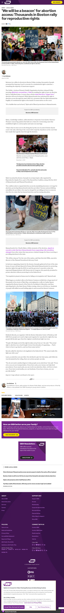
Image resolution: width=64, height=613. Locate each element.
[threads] (40, 544)
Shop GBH (35, 519)
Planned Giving (36, 513)
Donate (57, 2)
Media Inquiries (36, 533)
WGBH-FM (25, 549)
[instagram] (33, 544)
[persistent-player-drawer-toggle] (62, 611)
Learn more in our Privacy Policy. (33, 602)
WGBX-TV (11, 549)
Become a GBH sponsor (32, 112)
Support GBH (35, 498)
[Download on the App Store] (37, 414)
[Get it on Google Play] (49, 414)
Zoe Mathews (6, 76)
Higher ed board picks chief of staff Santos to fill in (17, 480)
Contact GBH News (37, 530)
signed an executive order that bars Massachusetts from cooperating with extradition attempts (30, 250)
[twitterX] (15, 383)
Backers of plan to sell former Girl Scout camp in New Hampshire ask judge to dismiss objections (29, 476)
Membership (35, 504)
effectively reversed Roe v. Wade (21, 92)
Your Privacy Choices (43, 607)
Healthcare (19, 395)
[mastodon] (40, 550)
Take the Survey (10, 434)
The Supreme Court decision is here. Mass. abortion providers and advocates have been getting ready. (30, 164)
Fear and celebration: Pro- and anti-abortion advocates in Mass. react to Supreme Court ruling (31, 170)
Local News (10, 7)
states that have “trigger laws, (44, 94)
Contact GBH (35, 527)
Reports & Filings (6, 539)
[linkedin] (44, 544)
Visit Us (34, 539)
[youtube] (37, 544)
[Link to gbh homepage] (8, 2)
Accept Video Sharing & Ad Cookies (14, 607)
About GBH (5, 498)
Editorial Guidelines (7, 530)
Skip (31, 607)
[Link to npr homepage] (31, 576)
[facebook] (42, 544)
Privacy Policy (5, 533)
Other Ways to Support (38, 516)
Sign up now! (26, 457)
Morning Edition (7, 486)
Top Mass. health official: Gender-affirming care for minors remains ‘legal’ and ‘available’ (27, 484)
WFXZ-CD (18, 549)
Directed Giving (36, 510)
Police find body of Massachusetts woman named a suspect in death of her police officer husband (29, 472)
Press (3, 510)
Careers (4, 507)
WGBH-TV (4, 549)
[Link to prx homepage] (31, 580)
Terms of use (5, 527)
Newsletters (35, 536)
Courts (26, 395)
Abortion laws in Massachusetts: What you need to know (31, 153)
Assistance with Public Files (9, 545)
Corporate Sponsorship (38, 507)
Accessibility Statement (8, 536)
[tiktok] (34, 544)
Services (4, 504)
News (3, 7)
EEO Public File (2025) (8, 542)
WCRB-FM (4, 552)
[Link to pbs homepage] (31, 572)
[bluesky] (39, 544)
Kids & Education (6, 501)
